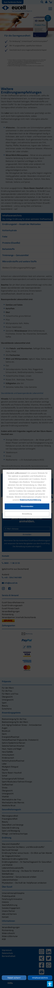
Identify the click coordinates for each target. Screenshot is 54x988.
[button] (27, 513)
